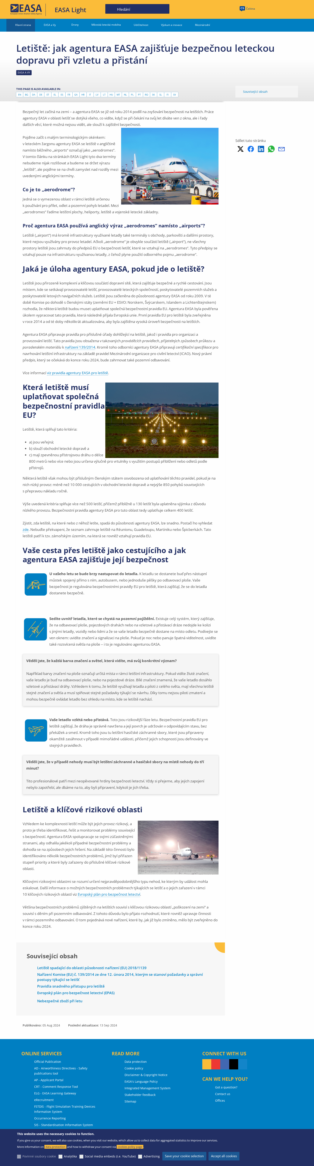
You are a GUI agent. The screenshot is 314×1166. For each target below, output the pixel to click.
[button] (240, 149)
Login (280, 9)
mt (118, 94)
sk (153, 94)
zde (26, 529)
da (33, 94)
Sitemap (130, 1101)
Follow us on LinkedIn (242, 1064)
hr (83, 94)
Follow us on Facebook (224, 1064)
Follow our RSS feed (206, 1064)
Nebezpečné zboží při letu (59, 1000)
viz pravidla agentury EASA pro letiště (77, 372)
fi (168, 94)
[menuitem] (280, 9)
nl (125, 94)
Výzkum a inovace (171, 25)
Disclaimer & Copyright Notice (146, 1075)
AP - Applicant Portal (48, 1080)
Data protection (136, 1062)
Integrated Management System (147, 1088)
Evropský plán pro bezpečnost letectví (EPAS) (75, 992)
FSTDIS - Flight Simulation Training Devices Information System (64, 1109)
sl (160, 94)
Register (297, 9)
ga (76, 94)
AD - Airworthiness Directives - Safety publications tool (60, 1070)
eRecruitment (44, 1100)
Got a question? (226, 1087)
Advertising (152, 1156)
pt (139, 94)
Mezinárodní (202, 25)
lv (97, 94)
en (19, 94)
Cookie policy (134, 1068)
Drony (75, 24)
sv (174, 94)
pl (132, 94)
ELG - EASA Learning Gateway (55, 1093)
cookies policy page (130, 1147)
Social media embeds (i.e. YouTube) (110, 1156)
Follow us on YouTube (215, 1064)
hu (111, 94)
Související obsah (255, 92)
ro (146, 94)
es (62, 94)
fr (68, 94)
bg (26, 94)
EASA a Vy (50, 25)
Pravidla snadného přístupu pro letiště (71, 986)
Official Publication (47, 1062)
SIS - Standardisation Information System (63, 1125)
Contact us (222, 1094)
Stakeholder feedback (140, 1095)
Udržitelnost (141, 25)
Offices (220, 1100)
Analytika (70, 1156)
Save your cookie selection (184, 1156)
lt (104, 94)
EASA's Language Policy (141, 1081)
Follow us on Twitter (233, 1064)
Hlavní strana (23, 25)
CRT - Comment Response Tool (56, 1087)
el (55, 94)
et (48, 94)
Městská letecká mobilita (106, 24)
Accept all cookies (224, 1156)
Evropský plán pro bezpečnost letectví (109, 894)
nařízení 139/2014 (80, 347)
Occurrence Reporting (50, 1118)
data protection (55, 1147)
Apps (265, 9)
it (90, 94)
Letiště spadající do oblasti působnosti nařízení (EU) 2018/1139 (92, 967)
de (40, 94)
